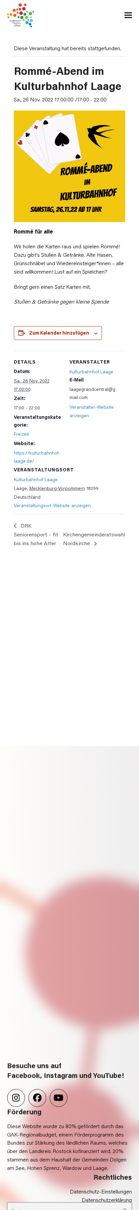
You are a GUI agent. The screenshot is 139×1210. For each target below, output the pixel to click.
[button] (128, 15)
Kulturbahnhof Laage (36, 479)
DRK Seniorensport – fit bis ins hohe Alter (36, 534)
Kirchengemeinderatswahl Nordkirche (94, 539)
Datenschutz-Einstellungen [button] (101, 1191)
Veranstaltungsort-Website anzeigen (52, 505)
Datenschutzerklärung (107, 1199)
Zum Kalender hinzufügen (59, 333)
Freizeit (21, 434)
